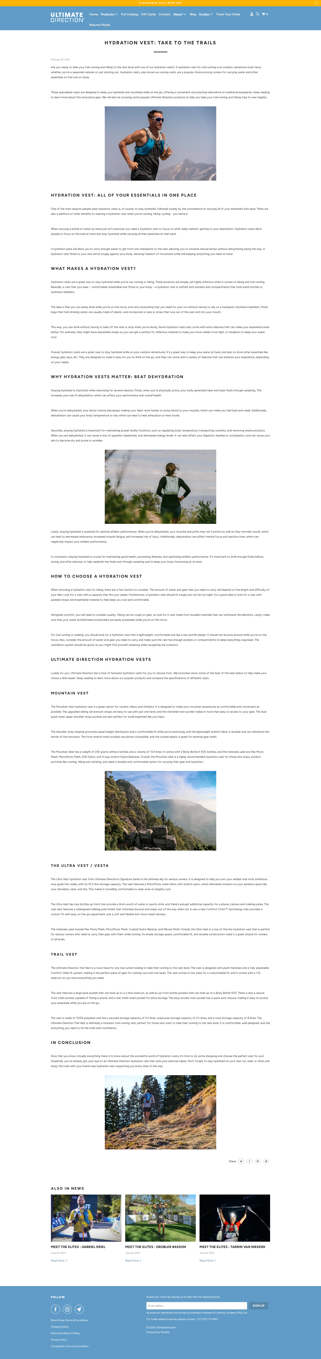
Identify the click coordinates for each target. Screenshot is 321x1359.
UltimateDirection (166, 1327)
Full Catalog (129, 14)
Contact (165, 14)
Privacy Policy (59, 1339)
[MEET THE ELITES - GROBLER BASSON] (160, 1218)
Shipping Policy (60, 1326)
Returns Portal (99, 25)
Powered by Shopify (158, 1332)
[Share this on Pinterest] (257, 1161)
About (178, 14)
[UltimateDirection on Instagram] (68, 1309)
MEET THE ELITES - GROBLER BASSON (155, 1247)
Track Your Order (228, 14)
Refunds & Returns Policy (65, 1333)
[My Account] (252, 14)
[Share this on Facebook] (249, 1161)
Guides (204, 14)
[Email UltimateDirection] (80, 1309)
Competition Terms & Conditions (70, 1346)
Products (108, 14)
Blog (193, 14)
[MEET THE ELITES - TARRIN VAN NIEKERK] (235, 1218)
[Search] (257, 14)
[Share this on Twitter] (240, 1161)
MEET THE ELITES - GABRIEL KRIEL (78, 1247)
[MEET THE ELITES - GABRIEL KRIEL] (86, 1218)
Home (93, 14)
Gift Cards (148, 14)
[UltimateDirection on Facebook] (56, 1309)
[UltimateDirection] (67, 18)
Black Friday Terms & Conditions (69, 1320)
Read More (58, 1260)
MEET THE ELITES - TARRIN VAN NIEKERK (232, 1247)
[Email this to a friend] (265, 1161)
